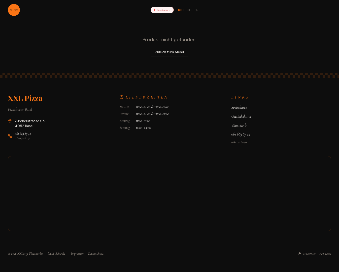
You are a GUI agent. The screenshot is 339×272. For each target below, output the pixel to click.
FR (188, 10)
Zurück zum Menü (169, 52)
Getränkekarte (241, 116)
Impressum (77, 253)
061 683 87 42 (23, 134)
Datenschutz (95, 253)
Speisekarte (239, 107)
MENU (14, 10)
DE (180, 10)
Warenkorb (238, 125)
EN (197, 10)
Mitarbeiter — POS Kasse (317, 253)
